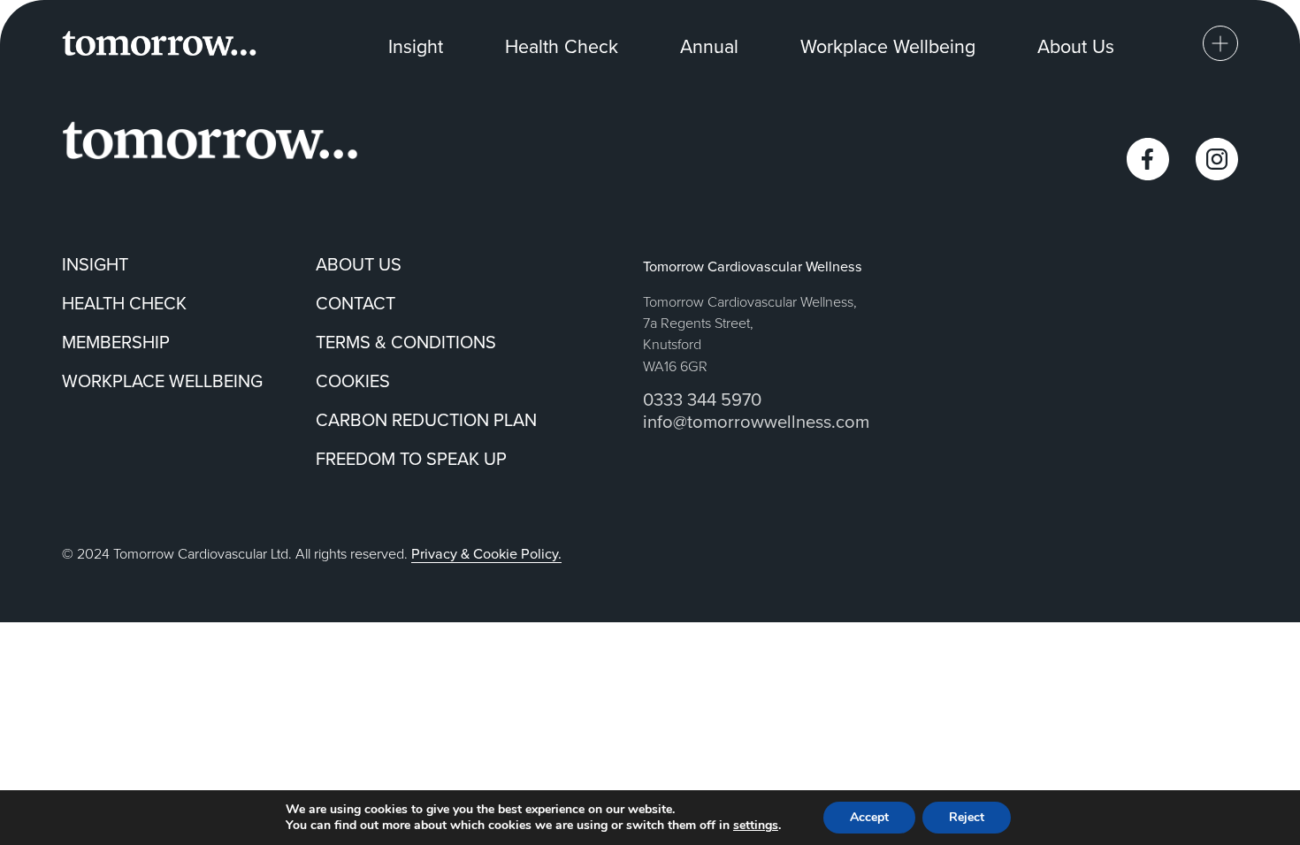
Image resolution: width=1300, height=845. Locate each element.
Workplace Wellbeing (887, 46)
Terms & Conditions (406, 341)
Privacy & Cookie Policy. (486, 553)
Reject (966, 817)
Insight (415, 46)
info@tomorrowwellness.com (756, 421)
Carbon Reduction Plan (426, 419)
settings (755, 826)
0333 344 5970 (702, 399)
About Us (1075, 46)
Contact (355, 303)
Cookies (353, 380)
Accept (869, 817)
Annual (709, 46)
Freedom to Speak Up (411, 458)
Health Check (561, 46)
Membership (116, 341)
